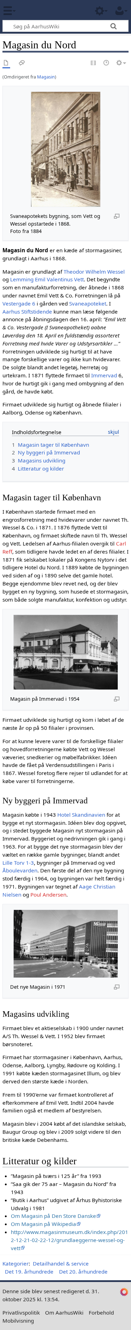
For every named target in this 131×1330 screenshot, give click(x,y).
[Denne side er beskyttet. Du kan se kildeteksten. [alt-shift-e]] (93, 63)
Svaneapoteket (87, 303)
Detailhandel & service (61, 1263)
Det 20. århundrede (83, 1271)
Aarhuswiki (47, 10)
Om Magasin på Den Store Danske (53, 1215)
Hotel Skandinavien (81, 814)
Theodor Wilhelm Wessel (94, 271)
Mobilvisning (18, 1320)
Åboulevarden (19, 870)
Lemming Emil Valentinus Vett (47, 279)
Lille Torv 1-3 (18, 862)
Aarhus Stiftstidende (27, 311)
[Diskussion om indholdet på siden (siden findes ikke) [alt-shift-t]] (22, 63)
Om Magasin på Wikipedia (43, 1223)
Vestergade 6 (18, 303)
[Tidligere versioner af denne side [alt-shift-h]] (106, 63)
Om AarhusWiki (64, 1312)
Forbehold (101, 1312)
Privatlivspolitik (21, 1312)
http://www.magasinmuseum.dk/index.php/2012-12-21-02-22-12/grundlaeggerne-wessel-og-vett (69, 1240)
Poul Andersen (48, 894)
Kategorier (15, 1263)
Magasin (46, 77)
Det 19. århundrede (29, 1271)
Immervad (104, 375)
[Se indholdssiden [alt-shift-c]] (6, 63)
